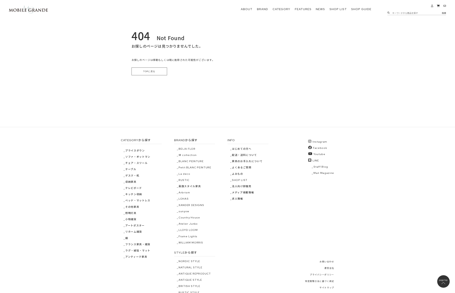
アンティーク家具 (136, 256)
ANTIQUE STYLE (190, 279)
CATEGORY (281, 9)
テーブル (130, 169)
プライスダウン (135, 150)
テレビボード (133, 188)
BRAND (262, 9)
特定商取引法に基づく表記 (319, 281)
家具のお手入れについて (247, 161)
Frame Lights (188, 236)
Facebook (320, 148)
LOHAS (184, 198)
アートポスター (135, 225)
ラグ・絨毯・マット (137, 250)
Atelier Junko (188, 223)
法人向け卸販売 (241, 186)
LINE (316, 160)
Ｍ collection (188, 155)
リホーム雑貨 (133, 231)
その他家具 (132, 206)
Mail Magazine (324, 173)
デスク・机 (132, 175)
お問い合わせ (327, 261)
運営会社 (329, 268)
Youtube (319, 154)
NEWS (320, 9)
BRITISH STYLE (189, 286)
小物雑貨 (130, 219)
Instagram (320, 141)
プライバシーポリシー (322, 274)
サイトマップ (327, 287)
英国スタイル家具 (190, 186)
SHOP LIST (338, 9)
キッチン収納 (133, 194)
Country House (189, 217)
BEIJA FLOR (187, 148)
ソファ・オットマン (137, 156)
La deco (184, 173)
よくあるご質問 (241, 167)
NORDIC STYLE (189, 261)
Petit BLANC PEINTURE (195, 167)
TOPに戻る (149, 71)
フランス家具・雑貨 (137, 244)
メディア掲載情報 (243, 192)
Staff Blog (321, 166)
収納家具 (130, 181)
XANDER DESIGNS (191, 205)
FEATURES (303, 9)
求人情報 (237, 198)
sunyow (184, 211)
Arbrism (184, 192)
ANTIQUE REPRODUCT (195, 273)
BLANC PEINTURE (191, 161)
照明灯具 (130, 213)
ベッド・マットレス (137, 200)
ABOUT (247, 9)
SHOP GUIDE (361, 9)
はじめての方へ (241, 148)
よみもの (237, 173)
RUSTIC (184, 180)
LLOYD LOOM (188, 230)
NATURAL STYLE (190, 267)
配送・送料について (244, 155)
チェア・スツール (136, 163)
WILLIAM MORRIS (191, 242)
